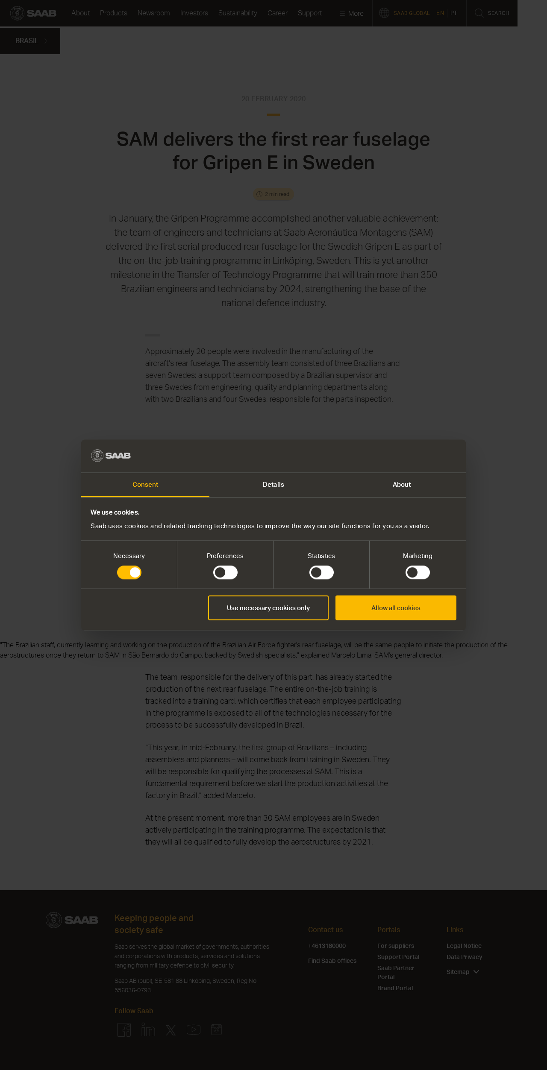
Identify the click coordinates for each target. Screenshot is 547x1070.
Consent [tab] (145, 484)
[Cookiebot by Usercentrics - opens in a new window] (419, 456)
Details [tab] (273, 484)
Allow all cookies (396, 608)
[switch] (225, 572)
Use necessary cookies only (268, 608)
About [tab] (402, 484)
